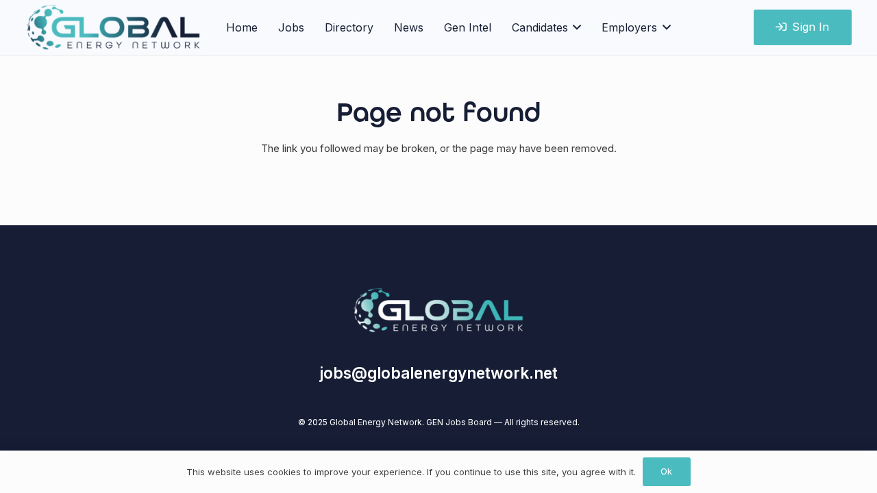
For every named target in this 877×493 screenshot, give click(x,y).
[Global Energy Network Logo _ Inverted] (113, 27)
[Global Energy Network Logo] (438, 310)
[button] (575, 27)
